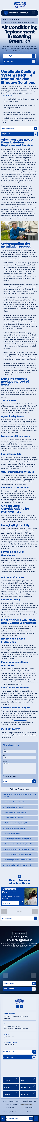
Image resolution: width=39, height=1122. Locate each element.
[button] (36, 1118)
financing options (6, 95)
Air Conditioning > (14, 19)
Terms (14, 776)
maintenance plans (20, 720)
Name (4, 749)
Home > (5, 19)
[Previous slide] (5, 975)
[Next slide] (33, 975)
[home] (19, 4)
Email (4, 755)
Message (5, 761)
